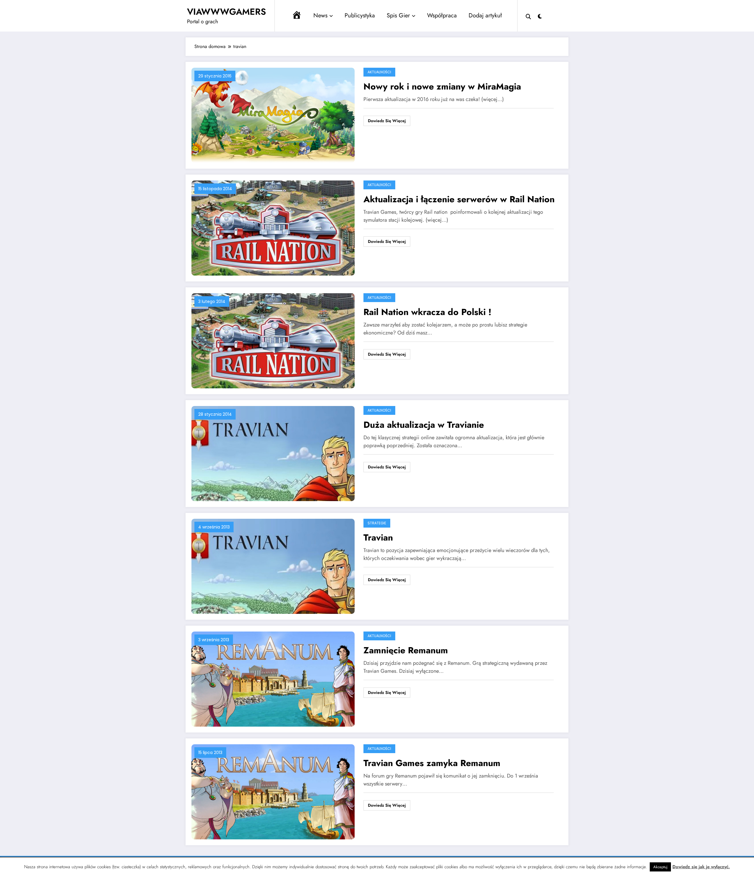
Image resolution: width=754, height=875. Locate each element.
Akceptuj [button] (660, 867)
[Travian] (273, 565)
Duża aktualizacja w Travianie (423, 424)
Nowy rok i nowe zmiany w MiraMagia (442, 86)
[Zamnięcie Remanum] (273, 678)
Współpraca (442, 15)
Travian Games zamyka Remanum (431, 763)
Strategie (377, 523)
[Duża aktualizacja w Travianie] (273, 453)
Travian (378, 537)
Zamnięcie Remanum (405, 650)
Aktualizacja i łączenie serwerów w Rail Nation (459, 199)
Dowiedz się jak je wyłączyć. (701, 867)
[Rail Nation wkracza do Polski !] (273, 340)
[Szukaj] (528, 16)
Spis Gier (398, 15)
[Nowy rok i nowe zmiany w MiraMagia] (273, 114)
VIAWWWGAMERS (226, 11)
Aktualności (379, 71)
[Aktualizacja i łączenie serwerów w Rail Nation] (273, 227)
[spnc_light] (540, 15)
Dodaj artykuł (485, 15)
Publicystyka (360, 15)
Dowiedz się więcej (387, 121)
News (320, 15)
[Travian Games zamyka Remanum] (273, 791)
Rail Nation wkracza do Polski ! (427, 312)
